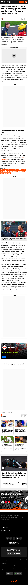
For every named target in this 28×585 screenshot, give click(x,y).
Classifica (16, 352)
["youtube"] (9, 502)
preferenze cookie (5, 519)
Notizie (10, 412)
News (4, 352)
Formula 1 (11, 347)
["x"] (12, 502)
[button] (25, 19)
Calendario (9, 352)
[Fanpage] (14, 543)
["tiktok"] (2, 502)
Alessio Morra (11, 19)
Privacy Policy (17, 515)
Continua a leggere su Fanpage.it (14, 364)
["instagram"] (5, 502)
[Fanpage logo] (8, 2)
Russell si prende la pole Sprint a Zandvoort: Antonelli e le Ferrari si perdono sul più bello (14, 475)
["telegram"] (18, 502)
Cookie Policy (4, 517)
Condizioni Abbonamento (13, 517)
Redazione (23, 517)
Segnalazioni (9, 515)
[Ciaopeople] (14, 581)
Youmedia (3, 515)
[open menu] (1, 2)
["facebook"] (15, 502)
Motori (7, 412)
